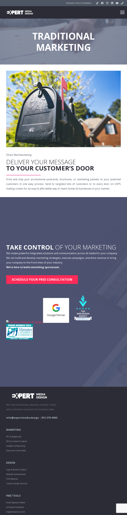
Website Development (16, 474)
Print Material (12, 479)
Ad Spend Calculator (15, 507)
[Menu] (122, 12)
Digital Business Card (15, 512)
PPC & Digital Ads (13, 436)
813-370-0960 (49, 417)
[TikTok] (97, 3)
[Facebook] (102, 3)
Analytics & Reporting (15, 446)
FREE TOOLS (13, 495)
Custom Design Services (16, 483)
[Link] (19, 12)
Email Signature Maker (15, 502)
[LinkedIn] (112, 3)
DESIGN (10, 462)
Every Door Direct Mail (16, 450)
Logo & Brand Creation (16, 469)
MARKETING (13, 429)
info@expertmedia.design (22, 417)
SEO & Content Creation (16, 441)
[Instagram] (107, 3)
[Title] (117, 3)
